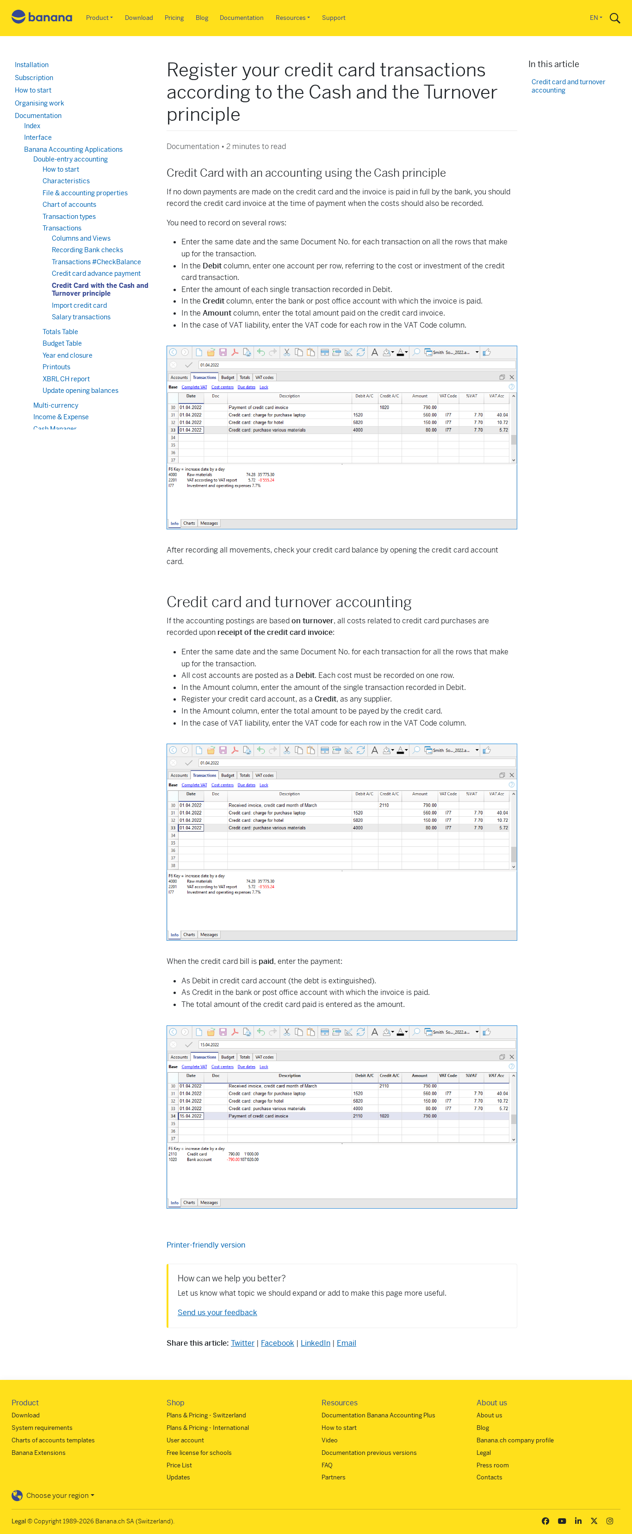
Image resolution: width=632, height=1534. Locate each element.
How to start (33, 90)
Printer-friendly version (206, 1245)
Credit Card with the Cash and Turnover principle (100, 289)
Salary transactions (81, 317)
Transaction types (69, 216)
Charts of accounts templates (53, 1440)
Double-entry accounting (70, 159)
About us (489, 1415)
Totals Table (60, 332)
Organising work (39, 103)
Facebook (277, 1343)
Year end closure (68, 355)
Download (139, 18)
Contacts (489, 1477)
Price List (179, 1465)
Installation (32, 65)
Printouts (56, 367)
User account (185, 1440)
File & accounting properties (85, 193)
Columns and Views (81, 238)
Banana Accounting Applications (73, 149)
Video (330, 1440)
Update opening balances (80, 390)
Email (346, 1343)
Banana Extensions (39, 1453)
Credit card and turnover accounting (569, 86)
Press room (493, 1465)
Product (97, 18)
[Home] (42, 18)
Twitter (242, 1343)
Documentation (242, 18)
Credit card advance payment (96, 273)
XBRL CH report (66, 379)
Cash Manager (55, 429)
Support (334, 18)
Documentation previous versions (369, 1453)
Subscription (34, 78)
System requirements (42, 1428)
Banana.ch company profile (515, 1440)
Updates (178, 1477)
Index (32, 126)
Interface (38, 137)
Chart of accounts (69, 204)
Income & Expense (61, 417)
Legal (484, 1453)
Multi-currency (55, 405)
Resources (291, 18)
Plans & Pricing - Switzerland (206, 1415)
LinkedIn (315, 1343)
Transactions (62, 228)
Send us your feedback (217, 1312)
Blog (202, 18)
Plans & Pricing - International (208, 1428)
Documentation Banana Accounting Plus (378, 1415)
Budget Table (62, 343)
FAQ (327, 1465)
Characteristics (66, 181)
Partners (334, 1477)
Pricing (174, 18)
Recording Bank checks (87, 250)
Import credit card (79, 305)
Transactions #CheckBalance (96, 262)
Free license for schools (199, 1453)
